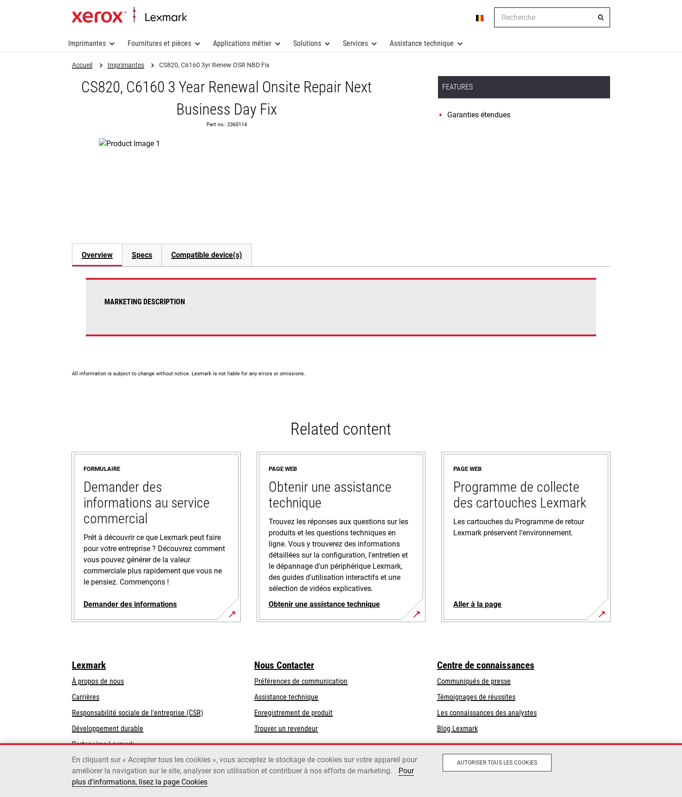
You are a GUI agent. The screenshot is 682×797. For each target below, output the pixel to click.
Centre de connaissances (485, 665)
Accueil (129, 15)
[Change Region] (480, 17)
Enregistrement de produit (293, 712)
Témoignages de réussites (476, 697)
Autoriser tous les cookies (497, 762)
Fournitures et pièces (159, 43)
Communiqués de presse (474, 681)
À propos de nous (98, 681)
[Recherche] (601, 17)
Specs (142, 255)
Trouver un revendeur (286, 728)
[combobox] (552, 17)
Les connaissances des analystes (487, 712)
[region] (341, 770)
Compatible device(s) (206, 255)
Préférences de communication (300, 681)
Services (355, 43)
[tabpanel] (341, 313)
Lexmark (89, 665)
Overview (97, 255)
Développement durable (107, 728)
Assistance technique (422, 43)
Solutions (307, 43)
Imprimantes (87, 43)
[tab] (97, 255)
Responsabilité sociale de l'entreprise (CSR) (137, 712)
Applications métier (242, 43)
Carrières (85, 697)
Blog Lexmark (457, 728)
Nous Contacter (284, 665)
